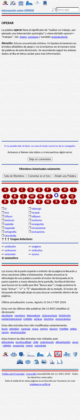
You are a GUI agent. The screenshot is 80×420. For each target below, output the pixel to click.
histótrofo (65, 315)
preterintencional (12, 319)
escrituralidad (23, 342)
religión (7, 345)
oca (7, 212)
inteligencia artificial (40, 384)
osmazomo (38, 232)
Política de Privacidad (13, 374)
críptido (27, 319)
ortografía (10, 232)
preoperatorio (59, 37)
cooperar (33, 37)
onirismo (37, 220)
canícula (25, 329)
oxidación (10, 246)
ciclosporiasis (49, 315)
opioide (9, 224)
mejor (29, 345)
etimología (8, 342)
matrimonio (47, 342)
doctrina (49, 319)
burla (5, 329)
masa (35, 329)
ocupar (36, 212)
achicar (38, 319)
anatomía (18, 345)
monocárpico (63, 319)
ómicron (9, 220)
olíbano (36, 216)
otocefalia (10, 235)
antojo (44, 329)
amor (75, 342)
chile (35, 342)
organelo (10, 228)
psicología (40, 345)
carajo (5, 332)
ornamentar (39, 228)
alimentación (63, 342)
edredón (14, 329)
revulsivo (20, 315)
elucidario (7, 315)
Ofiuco (8, 216)
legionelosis (33, 315)
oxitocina (37, 250)
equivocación (18, 332)
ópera (23, 37)
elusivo (54, 329)
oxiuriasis (10, 254)
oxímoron (10, 250)
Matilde (63, 329)
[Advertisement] (40, 98)
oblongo (36, 208)
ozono (35, 254)
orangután (38, 224)
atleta (73, 329)
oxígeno (36, 246)
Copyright (31, 374)
